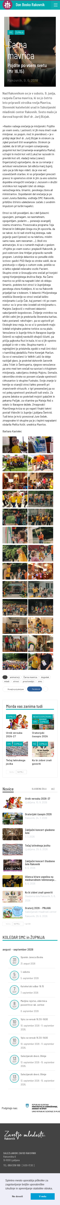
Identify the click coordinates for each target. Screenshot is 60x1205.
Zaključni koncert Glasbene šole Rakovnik (40, 862)
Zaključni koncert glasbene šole (40, 831)
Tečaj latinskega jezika (37, 845)
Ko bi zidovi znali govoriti (39, 892)
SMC (11, 32)
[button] (53, 1188)
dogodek (45, 677)
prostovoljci (28, 681)
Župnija (19, 32)
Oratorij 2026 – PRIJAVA (38, 908)
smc (40, 681)
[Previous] (45, 950)
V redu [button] (42, 1196)
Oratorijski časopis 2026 (38, 814)
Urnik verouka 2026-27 (37, 798)
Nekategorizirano (42, 716)
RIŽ (34, 743)
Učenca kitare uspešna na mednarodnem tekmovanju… (40, 878)
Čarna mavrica (30, 677)
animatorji (15, 677)
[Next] (53, 950)
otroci (16, 681)
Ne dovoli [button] (17, 1196)
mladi (6, 681)
